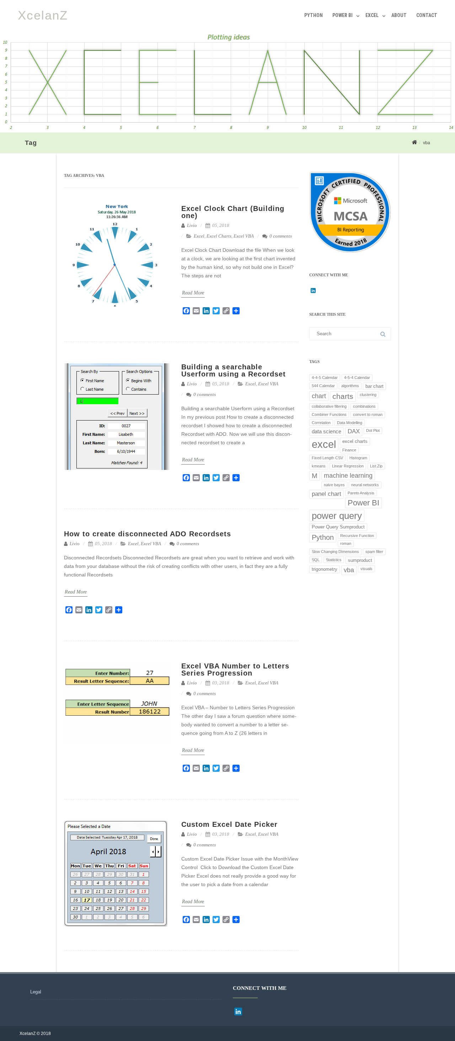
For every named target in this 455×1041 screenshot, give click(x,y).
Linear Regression (348, 466)
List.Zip (376, 466)
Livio (191, 225)
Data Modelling (349, 423)
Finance (349, 450)
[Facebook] (186, 310)
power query (337, 515)
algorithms (350, 386)
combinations (364, 406)
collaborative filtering (329, 406)
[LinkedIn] (206, 310)
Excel (372, 15)
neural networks (365, 485)
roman (345, 543)
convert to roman (367, 414)
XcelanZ (43, 15)
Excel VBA (244, 236)
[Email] (196, 310)
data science (326, 431)
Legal (35, 991)
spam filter (374, 551)
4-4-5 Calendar (325, 377)
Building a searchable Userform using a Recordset (233, 370)
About (399, 15)
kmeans (319, 466)
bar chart (374, 386)
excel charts (355, 441)
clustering (368, 394)
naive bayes (334, 485)
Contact (426, 15)
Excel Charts (219, 236)
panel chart (326, 493)
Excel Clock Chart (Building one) (232, 212)
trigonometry (324, 569)
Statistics (334, 560)
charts (342, 396)
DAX (354, 431)
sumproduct (360, 560)
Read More (193, 293)
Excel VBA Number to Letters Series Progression (235, 669)
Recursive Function (357, 535)
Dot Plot (373, 430)
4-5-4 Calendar (357, 377)
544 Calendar (323, 386)
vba (349, 570)
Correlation (321, 423)
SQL (316, 560)
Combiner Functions (329, 414)
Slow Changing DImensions (335, 551)
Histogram (358, 458)
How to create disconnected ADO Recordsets (147, 534)
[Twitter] (216, 310)
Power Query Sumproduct (338, 527)
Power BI (342, 15)
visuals (366, 568)
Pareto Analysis (361, 493)
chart (319, 396)
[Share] (236, 310)
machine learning (348, 475)
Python (313, 15)
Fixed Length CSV (327, 458)
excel (324, 444)
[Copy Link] (226, 310)
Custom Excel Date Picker (229, 824)
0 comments (280, 236)
